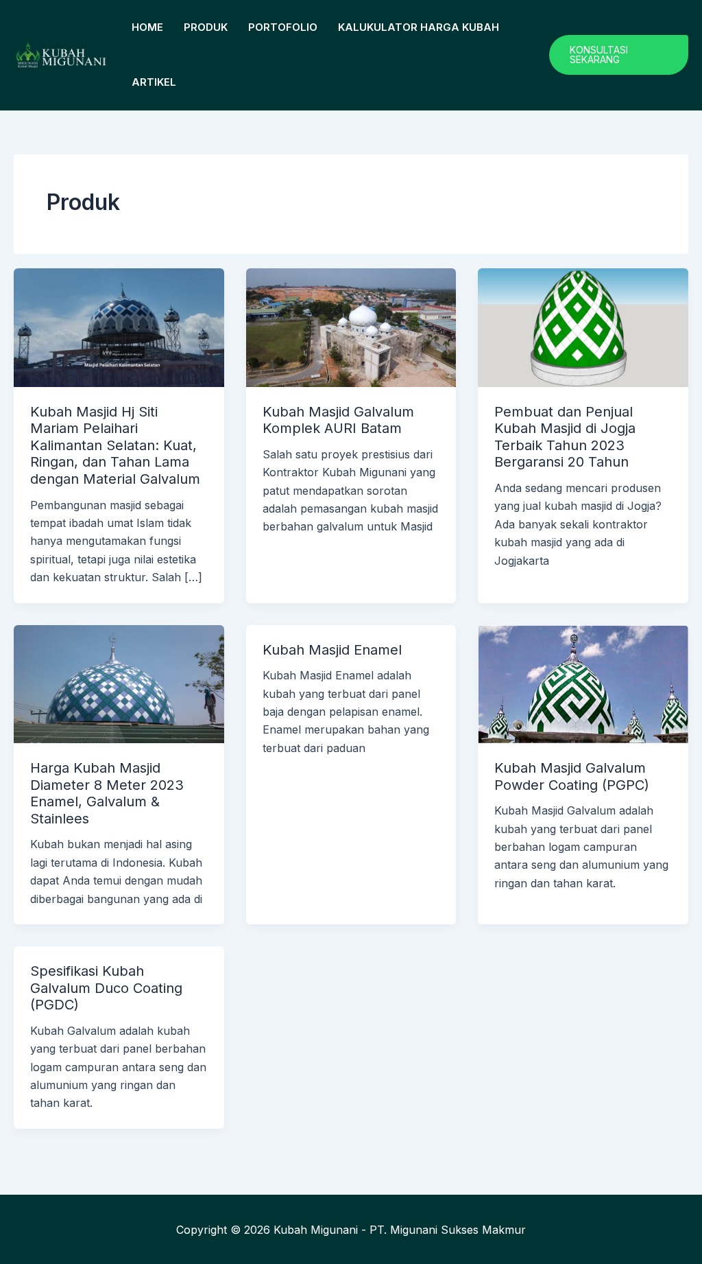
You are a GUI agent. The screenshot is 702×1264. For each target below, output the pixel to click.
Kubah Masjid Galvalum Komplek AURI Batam (338, 420)
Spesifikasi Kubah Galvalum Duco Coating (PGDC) (106, 988)
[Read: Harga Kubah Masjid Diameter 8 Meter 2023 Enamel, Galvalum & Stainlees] (119, 683)
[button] (618, 55)
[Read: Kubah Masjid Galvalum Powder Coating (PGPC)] (583, 683)
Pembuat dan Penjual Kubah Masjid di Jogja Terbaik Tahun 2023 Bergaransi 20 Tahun (565, 437)
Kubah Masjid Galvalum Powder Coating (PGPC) (571, 776)
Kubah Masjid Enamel (332, 650)
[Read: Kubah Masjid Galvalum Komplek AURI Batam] (351, 326)
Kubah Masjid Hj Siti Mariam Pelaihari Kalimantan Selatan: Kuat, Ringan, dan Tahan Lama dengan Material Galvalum (115, 445)
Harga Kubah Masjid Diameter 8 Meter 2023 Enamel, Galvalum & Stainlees (107, 793)
